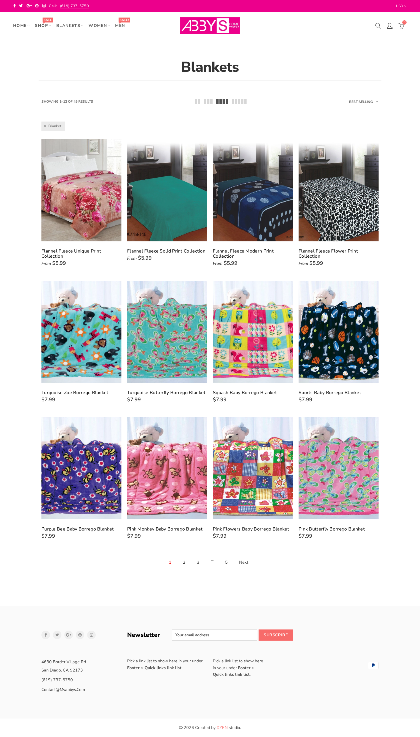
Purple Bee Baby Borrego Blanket (77, 529)
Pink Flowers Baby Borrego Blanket (251, 529)
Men (122, 23)
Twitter (57, 635)
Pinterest (80, 635)
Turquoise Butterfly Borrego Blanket (166, 392)
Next (243, 562)
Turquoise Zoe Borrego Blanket (75, 392)
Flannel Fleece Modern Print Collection (243, 254)
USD (399, 6)
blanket (54, 126)
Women (98, 25)
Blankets (68, 25)
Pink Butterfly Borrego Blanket (332, 529)
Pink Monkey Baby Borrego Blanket (165, 529)
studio (228, 727)
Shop (43, 23)
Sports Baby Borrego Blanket (330, 392)
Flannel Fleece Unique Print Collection (71, 254)
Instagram (91, 635)
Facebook (45, 635)
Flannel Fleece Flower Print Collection (328, 254)
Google (68, 635)
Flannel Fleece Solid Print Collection (166, 251)
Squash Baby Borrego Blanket (245, 392)
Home (20, 25)
